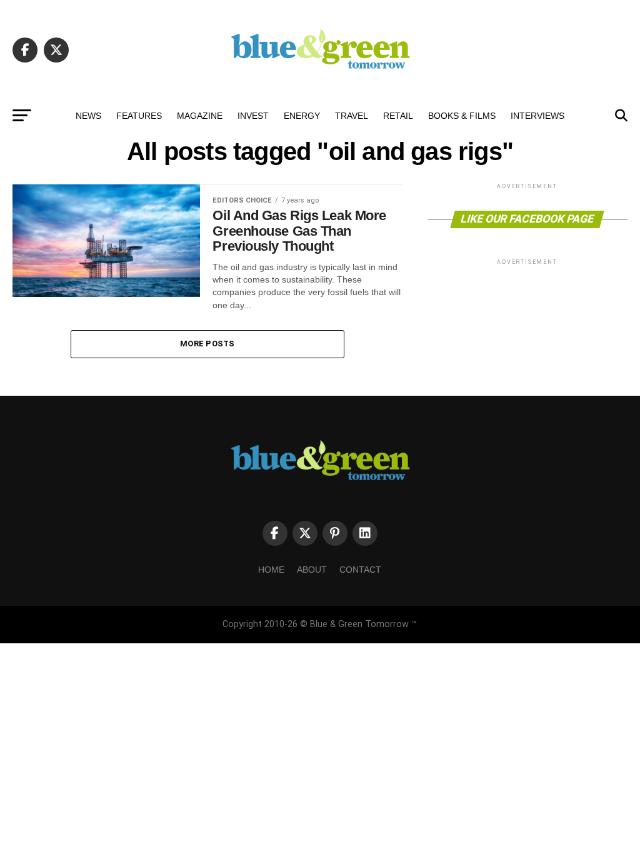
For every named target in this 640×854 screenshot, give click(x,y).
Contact (360, 570)
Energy (302, 116)
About (312, 570)
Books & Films (462, 116)
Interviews (537, 116)
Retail (398, 116)
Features (139, 116)
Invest (253, 116)
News (88, 116)
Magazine (199, 116)
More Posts (207, 343)
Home (271, 570)
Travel (351, 116)
